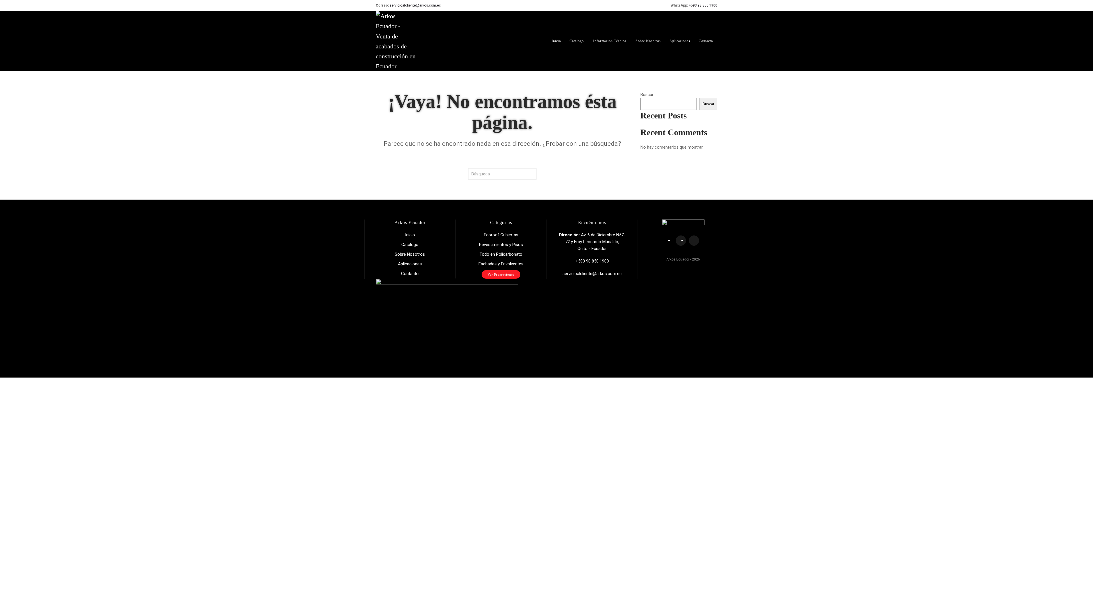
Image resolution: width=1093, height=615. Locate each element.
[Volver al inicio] (396, 41)
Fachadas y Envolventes (500, 263)
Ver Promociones (501, 274)
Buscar (647, 94)
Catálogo (577, 41)
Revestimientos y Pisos (501, 244)
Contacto (706, 41)
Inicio (556, 41)
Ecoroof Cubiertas (501, 234)
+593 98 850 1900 (703, 5)
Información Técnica (609, 41)
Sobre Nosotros (648, 41)
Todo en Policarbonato (501, 254)
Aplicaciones (679, 41)
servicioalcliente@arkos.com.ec (415, 5)
